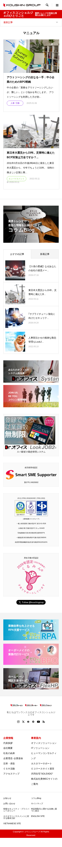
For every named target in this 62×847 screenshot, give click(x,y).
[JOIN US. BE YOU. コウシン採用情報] (31, 405)
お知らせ (7, 798)
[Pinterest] (33, 722)
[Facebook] (28, 722)
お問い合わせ (9, 803)
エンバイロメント (16, 179)
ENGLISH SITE (38, 816)
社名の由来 (9, 753)
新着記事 (44, 254)
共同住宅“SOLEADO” (42, 773)
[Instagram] (18, 722)
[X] (23, 722)
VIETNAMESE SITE (12, 823)
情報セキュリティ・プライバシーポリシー (16, 810)
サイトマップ (37, 803)
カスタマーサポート (41, 763)
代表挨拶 (8, 743)
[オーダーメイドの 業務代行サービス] (31, 663)
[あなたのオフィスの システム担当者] (31, 380)
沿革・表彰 (9, 763)
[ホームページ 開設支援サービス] (31, 687)
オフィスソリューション (44, 743)
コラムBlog (36, 798)
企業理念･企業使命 (13, 758)
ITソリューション (40, 748)
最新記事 (8, 22)
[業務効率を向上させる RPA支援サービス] (31, 639)
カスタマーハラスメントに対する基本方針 (16, 817)
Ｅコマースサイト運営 (42, 768)
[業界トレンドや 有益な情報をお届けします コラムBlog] (31, 240)
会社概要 (8, 748)
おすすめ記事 (17, 254)
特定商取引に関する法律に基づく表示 (44, 810)
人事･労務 (15, 103)
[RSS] (43, 722)
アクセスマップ (11, 773)
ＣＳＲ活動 (9, 768)
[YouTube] (38, 722)
